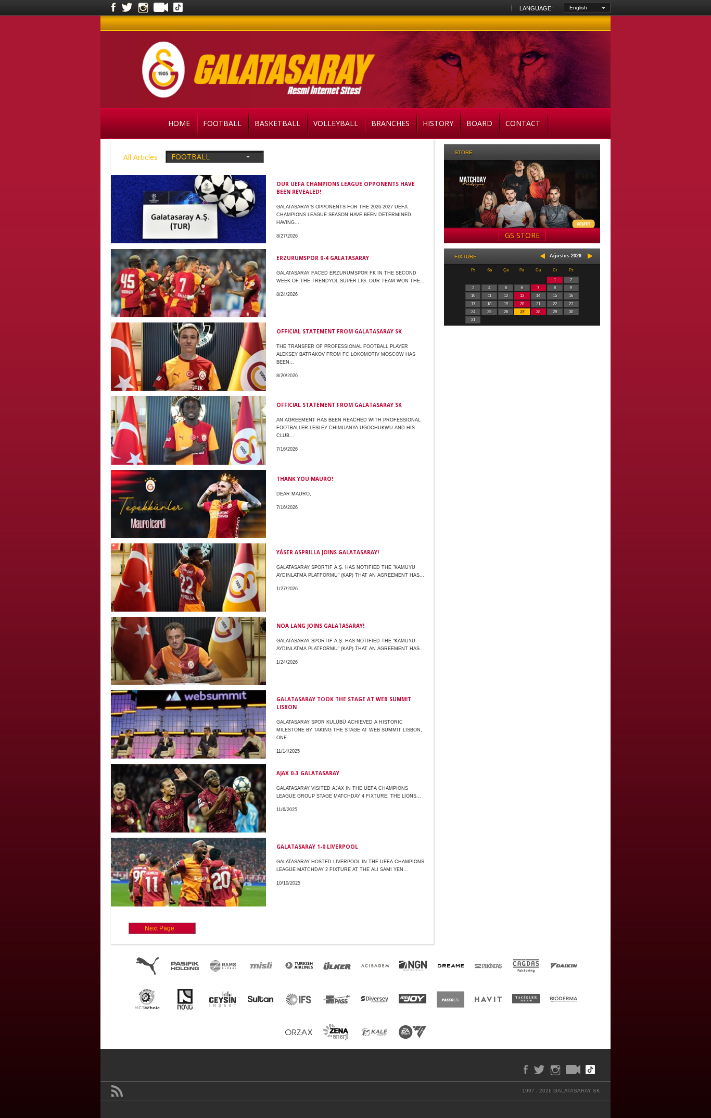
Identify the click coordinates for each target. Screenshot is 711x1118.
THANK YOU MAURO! (304, 478)
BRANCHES (390, 123)
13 (522, 295)
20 (522, 304)
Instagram (143, 8)
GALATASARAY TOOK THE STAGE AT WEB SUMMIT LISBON (343, 703)
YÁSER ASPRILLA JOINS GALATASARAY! (327, 552)
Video (161, 8)
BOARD (479, 123)
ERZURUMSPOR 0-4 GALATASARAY (322, 258)
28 (538, 311)
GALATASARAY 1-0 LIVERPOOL (317, 846)
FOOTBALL (222, 123)
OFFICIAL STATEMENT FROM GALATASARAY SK (339, 331)
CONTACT (522, 123)
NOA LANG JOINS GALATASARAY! (320, 625)
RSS (117, 1091)
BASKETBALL (277, 123)
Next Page (159, 928)
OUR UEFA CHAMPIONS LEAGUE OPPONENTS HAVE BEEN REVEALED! (345, 187)
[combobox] (587, 8)
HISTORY (438, 123)
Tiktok (178, 8)
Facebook (113, 8)
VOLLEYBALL (335, 123)
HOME (179, 123)
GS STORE (522, 235)
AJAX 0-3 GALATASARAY (307, 773)
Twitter (127, 8)
